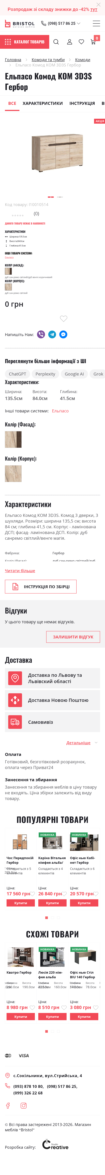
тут (93, 9)
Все (12, 103)
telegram (52, 334)
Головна (13, 59)
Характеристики (43, 103)
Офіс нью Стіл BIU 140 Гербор (82, 974)
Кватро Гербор (19, 972)
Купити (20, 903)
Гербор (58, 553)
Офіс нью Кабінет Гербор (82, 860)
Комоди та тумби (48, 59)
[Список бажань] (81, 41)
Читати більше (20, 570)
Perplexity (45, 374)
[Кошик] (93, 41)
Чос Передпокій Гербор (20, 860)
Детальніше (78, 742)
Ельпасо (9, 257)
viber (41, 334)
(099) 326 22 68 (28, 1092)
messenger (63, 334)
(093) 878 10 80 (28, 1086)
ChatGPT (17, 374)
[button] (51, 197)
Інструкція (82, 103)
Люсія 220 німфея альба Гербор (50, 974)
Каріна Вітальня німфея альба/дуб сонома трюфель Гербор (52, 860)
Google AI (74, 374)
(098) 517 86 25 (61, 23)
